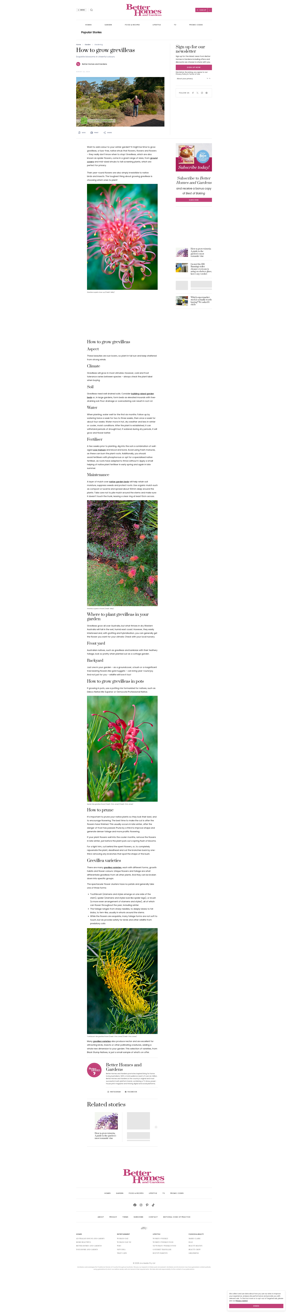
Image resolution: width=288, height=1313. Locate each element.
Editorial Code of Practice (176, 1217)
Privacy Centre (242, 1301)
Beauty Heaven (195, 1246)
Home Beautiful (83, 1242)
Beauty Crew (195, 1250)
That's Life (122, 1253)
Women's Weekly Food (163, 1242)
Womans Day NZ (124, 1242)
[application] (120, 102)
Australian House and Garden (90, 1239)
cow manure (99, 449)
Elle (191, 1242)
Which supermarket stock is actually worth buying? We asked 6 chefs (201, 301)
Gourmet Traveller (162, 1250)
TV (175, 25)
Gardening (98, 44)
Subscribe (138, 1217)
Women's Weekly (160, 1239)
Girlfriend (194, 1253)
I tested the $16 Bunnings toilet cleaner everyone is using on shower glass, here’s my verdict (201, 269)
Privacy (113, 1217)
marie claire (195, 1239)
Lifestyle (157, 25)
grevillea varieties (112, 867)
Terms (125, 1217)
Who (119, 1246)
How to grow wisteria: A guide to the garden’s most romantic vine (105, 1136)
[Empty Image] (182, 285)
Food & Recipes (132, 25)
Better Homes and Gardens (94, 64)
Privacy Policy (181, 74)
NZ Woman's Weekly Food (164, 1246)
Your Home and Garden (87, 1250)
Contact (153, 1217)
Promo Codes (196, 25)
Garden (108, 25)
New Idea (121, 1250)
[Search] (91, 9)
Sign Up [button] (203, 10)
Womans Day (122, 1239)
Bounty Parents (160, 1253)
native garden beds (119, 481)
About (101, 1217)
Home (78, 44)
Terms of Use (194, 74)
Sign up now (194, 67)
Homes (88, 25)
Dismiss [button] (256, 1306)
